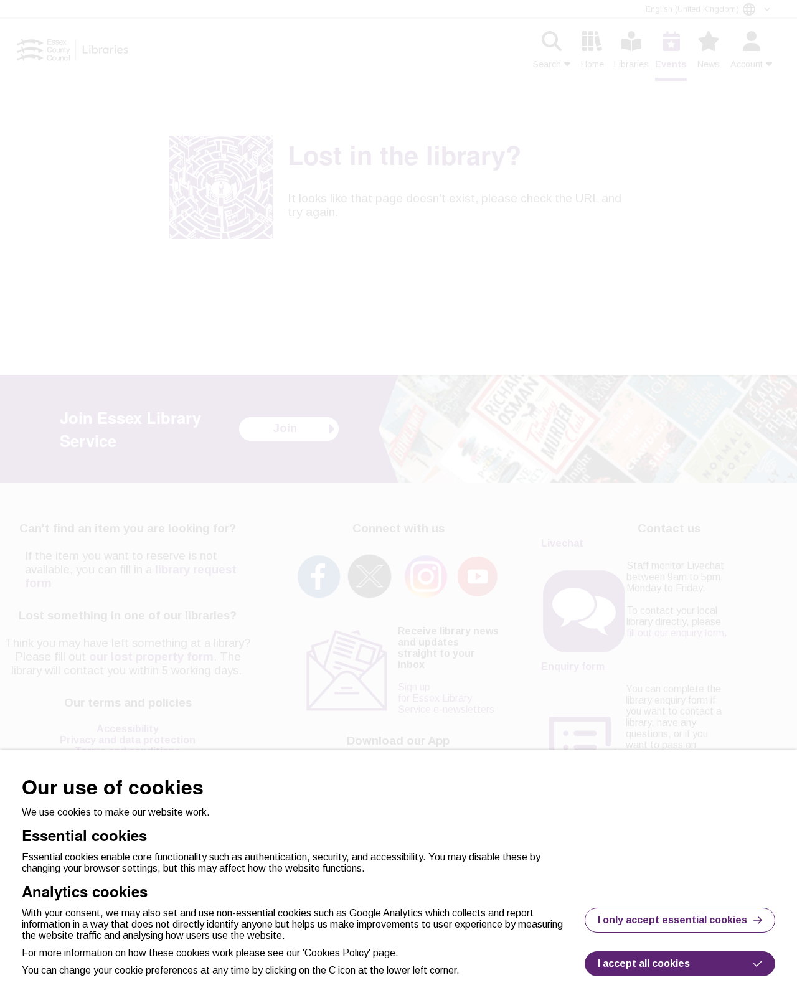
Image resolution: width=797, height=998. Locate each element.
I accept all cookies (644, 963)
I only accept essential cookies (672, 920)
